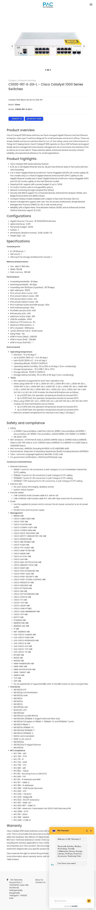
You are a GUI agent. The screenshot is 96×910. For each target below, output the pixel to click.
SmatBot (75, 906)
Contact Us (40, 882)
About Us (39, 880)
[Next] (83, 46)
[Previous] (12, 46)
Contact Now (34, 119)
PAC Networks (63, 831)
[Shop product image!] (48, 46)
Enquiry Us (17, 119)
